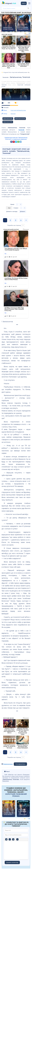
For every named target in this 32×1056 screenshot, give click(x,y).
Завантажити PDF (7, 118)
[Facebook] (11, 142)
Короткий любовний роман (18, 110)
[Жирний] (6, 839)
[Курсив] (10, 839)
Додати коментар (12, 862)
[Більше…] (17, 839)
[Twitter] (16, 142)
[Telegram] (21, 142)
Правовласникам (8, 764)
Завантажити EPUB (20, 118)
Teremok (5, 77)
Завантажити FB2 (7, 121)
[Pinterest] (14, 142)
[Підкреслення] (13, 839)
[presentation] (26, 33)
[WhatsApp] (18, 142)
